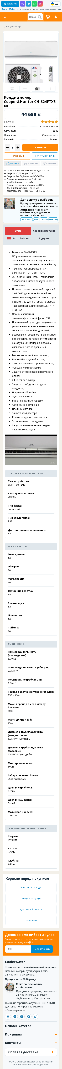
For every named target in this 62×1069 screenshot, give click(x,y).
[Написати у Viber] (22, 4)
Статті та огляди (31, 887)
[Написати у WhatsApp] (34, 4)
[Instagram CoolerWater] (40, 4)
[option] (12, 89)
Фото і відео (21, 238)
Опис (18, 230)
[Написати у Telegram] (28, 4)
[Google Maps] (29, 1016)
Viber (36, 219)
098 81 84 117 (26, 219)
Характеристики (44, 230)
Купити (40, 147)
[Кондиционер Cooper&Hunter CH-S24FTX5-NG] (25, 88)
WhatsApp (53, 219)
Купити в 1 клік (45, 156)
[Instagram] (8, 1016)
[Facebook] (15, 1016)
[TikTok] (35, 1016)
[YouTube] (22, 1016)
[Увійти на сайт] (55, 16)
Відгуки (44, 238)
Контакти (31, 920)
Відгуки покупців (31, 898)
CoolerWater (8, 9)
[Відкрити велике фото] (31, 66)
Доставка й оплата (31, 909)
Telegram (44, 219)
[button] (12, 163)
